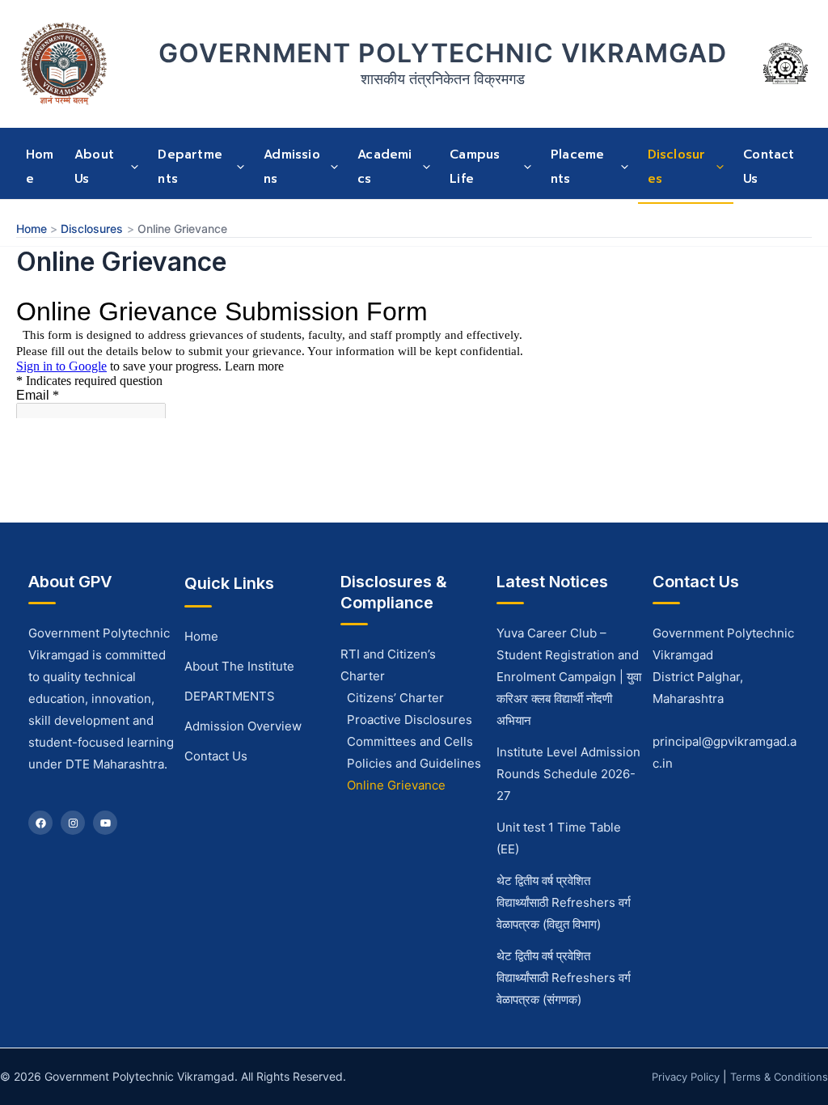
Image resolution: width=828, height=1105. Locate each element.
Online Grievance (396, 785)
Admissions (292, 167)
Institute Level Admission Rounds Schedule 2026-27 (568, 773)
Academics (384, 167)
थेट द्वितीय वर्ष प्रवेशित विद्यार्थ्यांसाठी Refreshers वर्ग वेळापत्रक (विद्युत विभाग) (563, 902)
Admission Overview (243, 726)
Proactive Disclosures (409, 719)
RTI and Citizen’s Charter (388, 665)
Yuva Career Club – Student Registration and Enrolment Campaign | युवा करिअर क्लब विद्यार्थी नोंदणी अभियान (568, 676)
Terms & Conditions (779, 1076)
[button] (129, 167)
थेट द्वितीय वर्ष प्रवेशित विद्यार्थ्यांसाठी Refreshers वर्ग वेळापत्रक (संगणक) (563, 977)
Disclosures (677, 167)
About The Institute (239, 666)
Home (40, 167)
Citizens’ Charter (395, 697)
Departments (190, 167)
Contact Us (768, 167)
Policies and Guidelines (414, 763)
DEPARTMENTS (229, 696)
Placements (577, 167)
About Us (94, 167)
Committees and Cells (410, 741)
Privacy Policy (686, 1076)
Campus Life (475, 167)
